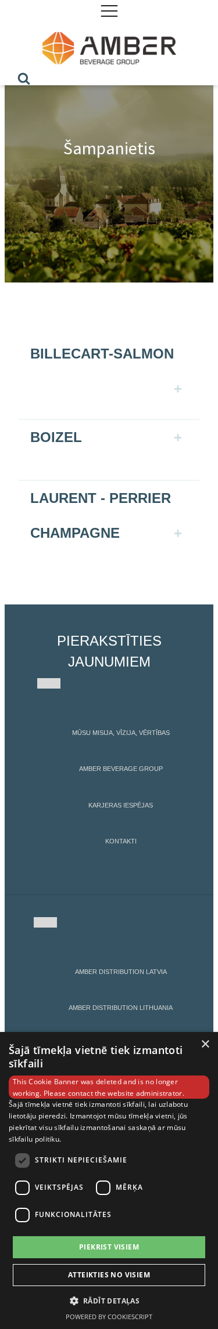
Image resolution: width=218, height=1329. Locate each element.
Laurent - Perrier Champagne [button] (100, 515)
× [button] (205, 1044)
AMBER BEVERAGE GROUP (121, 768)
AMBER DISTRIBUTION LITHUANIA (121, 1007)
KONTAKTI (121, 841)
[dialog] (109, 1180)
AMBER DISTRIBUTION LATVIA (121, 971)
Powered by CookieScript (109, 1316)
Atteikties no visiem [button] (109, 1275)
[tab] (109, 365)
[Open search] (24, 78)
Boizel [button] (56, 437)
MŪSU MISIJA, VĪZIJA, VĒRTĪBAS (121, 732)
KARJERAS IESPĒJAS (120, 805)
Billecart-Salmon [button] (102, 353)
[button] (109, 1301)
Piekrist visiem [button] (109, 1247)
